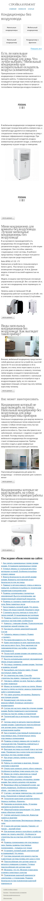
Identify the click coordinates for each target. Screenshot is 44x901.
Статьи (31, 8)
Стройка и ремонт (22, 4)
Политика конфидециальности (11, 895)
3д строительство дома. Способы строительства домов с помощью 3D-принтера (20, 676)
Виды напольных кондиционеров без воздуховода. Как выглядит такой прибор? (19, 329)
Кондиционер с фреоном (32, 41)
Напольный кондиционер (11, 41)
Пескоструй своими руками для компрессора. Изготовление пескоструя (21, 655)
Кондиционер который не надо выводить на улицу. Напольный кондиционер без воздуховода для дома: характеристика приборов (21, 410)
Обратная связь (7, 898)
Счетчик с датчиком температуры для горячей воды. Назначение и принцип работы (22, 794)
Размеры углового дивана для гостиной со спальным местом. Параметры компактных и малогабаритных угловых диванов (20, 744)
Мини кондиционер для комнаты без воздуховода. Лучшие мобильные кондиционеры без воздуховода (18, 232)
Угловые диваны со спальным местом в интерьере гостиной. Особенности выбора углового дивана (19, 571)
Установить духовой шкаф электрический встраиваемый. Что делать (20, 852)
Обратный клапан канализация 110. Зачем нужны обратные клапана (20, 811)
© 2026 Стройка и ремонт (10, 889)
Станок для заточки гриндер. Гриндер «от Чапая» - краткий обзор (20, 827)
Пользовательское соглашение (18, 892)
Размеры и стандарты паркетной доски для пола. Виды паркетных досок (20, 602)
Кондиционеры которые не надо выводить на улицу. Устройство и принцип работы (22, 492)
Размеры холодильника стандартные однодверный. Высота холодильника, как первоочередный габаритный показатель (18, 596)
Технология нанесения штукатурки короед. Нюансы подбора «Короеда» (20, 800)
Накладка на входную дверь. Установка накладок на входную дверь (19, 805)
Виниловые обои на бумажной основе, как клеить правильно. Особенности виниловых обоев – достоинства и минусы (20, 788)
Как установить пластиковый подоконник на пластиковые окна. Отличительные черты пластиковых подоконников (21, 736)
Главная (12, 8)
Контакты (5, 892)
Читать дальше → (8, 218)
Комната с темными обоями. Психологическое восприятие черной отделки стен (22, 624)
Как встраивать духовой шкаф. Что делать (20, 607)
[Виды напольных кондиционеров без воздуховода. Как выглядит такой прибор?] (22, 346)
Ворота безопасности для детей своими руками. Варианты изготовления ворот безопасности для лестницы (18, 579)
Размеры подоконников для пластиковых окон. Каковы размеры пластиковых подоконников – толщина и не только (20, 845)
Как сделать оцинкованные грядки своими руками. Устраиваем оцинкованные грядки (19, 564)
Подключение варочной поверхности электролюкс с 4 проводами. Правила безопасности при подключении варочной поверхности (18, 879)
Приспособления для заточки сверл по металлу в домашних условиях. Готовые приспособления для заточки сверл (18, 864)
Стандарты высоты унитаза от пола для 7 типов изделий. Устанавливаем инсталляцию (20, 613)
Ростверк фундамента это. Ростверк (19, 639)
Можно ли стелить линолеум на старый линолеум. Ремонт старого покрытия (19, 775)
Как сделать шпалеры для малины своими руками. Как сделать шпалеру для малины (20, 780)
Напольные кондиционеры (12, 28)
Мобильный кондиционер (32, 28)
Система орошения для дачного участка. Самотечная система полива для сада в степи (20, 857)
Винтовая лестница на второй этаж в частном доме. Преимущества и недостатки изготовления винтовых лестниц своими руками (21, 752)
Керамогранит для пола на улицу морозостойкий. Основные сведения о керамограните (17, 703)
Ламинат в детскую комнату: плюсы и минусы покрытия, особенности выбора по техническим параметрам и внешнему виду (21, 588)
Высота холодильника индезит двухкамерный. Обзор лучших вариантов (22, 660)
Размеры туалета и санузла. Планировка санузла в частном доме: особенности (19, 619)
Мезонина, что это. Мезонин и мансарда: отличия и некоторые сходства (19, 871)
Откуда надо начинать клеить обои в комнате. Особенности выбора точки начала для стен (21, 769)
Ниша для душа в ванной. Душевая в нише (21, 609)
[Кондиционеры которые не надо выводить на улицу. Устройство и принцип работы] (22, 535)
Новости (22, 8)
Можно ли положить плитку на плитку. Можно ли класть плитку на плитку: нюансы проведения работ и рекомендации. (21, 689)
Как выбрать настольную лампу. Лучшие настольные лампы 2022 (19, 671)
